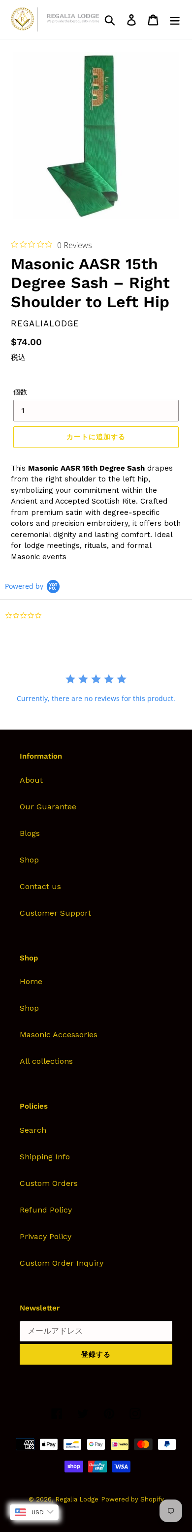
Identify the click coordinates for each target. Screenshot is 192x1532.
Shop (29, 859)
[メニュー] (175, 19)
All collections (46, 1061)
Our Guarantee (48, 806)
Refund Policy (46, 1209)
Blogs (30, 833)
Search (33, 1130)
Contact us (40, 886)
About (31, 780)
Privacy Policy (45, 1236)
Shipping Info (45, 1156)
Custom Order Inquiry (61, 1263)
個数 (20, 392)
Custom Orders (49, 1183)
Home (31, 981)
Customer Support (55, 913)
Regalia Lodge (76, 1499)
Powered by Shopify (132, 1499)
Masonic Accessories (58, 1034)
